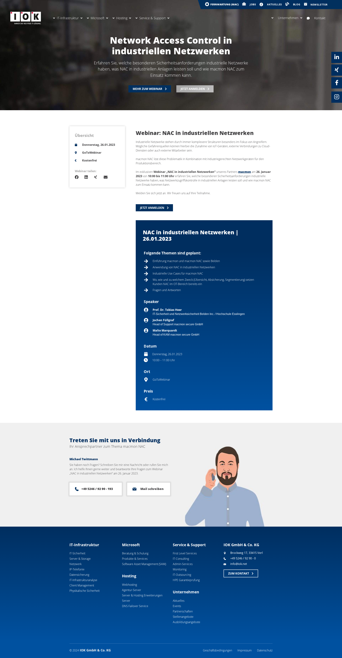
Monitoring (179, 569)
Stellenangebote (183, 617)
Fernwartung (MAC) (224, 4)
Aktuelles (178, 601)
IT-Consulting (181, 559)
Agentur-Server (131, 590)
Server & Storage (80, 559)
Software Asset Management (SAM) (144, 564)
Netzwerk (75, 564)
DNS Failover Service (135, 606)
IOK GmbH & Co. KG (241, 544)
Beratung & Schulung (135, 553)
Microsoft (97, 18)
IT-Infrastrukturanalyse (83, 580)
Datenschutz (265, 650)
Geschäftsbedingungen (217, 650)
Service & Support (152, 18)
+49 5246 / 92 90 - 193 (97, 489)
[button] (79, 177)
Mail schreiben (152, 489)
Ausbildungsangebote (186, 622)
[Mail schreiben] (134, 489)
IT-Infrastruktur (68, 18)
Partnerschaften (183, 611)
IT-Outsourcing (182, 575)
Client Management (81, 585)
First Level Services (185, 553)
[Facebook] (336, 82)
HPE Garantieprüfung (186, 580)
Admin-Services (183, 564)
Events (177, 606)
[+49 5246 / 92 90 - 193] (77, 489)
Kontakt (319, 18)
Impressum (244, 650)
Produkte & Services (134, 559)
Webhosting (129, 585)
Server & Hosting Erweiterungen (142, 595)
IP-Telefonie (76, 569)
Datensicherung (79, 575)
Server (126, 601)
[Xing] (336, 69)
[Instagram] (336, 97)
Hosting (121, 18)
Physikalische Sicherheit (84, 591)
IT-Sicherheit (77, 553)
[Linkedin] (336, 57)
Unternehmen (288, 18)
